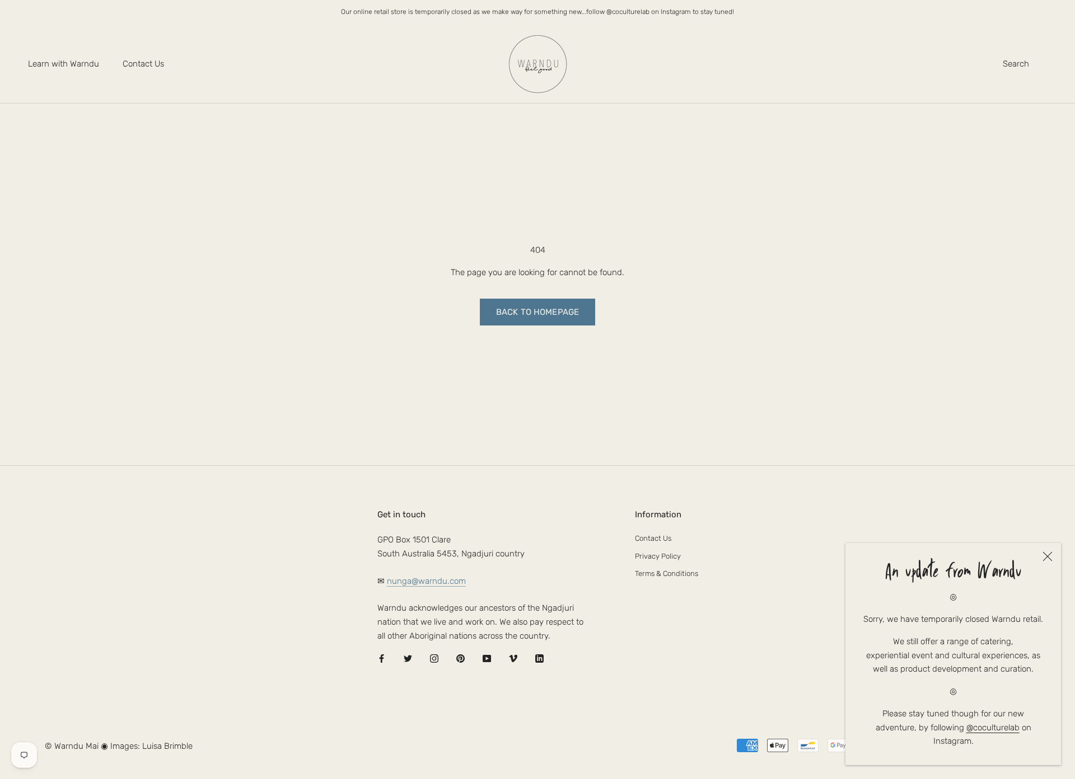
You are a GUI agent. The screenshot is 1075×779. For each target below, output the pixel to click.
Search (1016, 64)
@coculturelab (993, 728)
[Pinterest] (460, 658)
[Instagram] (434, 658)
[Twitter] (408, 658)
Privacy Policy (658, 556)
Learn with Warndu (63, 64)
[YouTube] (487, 658)
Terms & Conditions (666, 573)
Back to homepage (537, 312)
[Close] (1048, 556)
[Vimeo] (513, 658)
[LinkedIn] (539, 658)
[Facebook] (381, 658)
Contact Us (143, 64)
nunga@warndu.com (426, 581)
